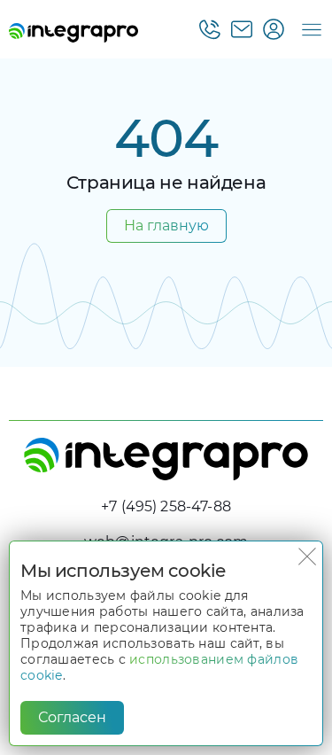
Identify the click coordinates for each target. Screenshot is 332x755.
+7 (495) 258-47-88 (166, 506)
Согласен (72, 717)
